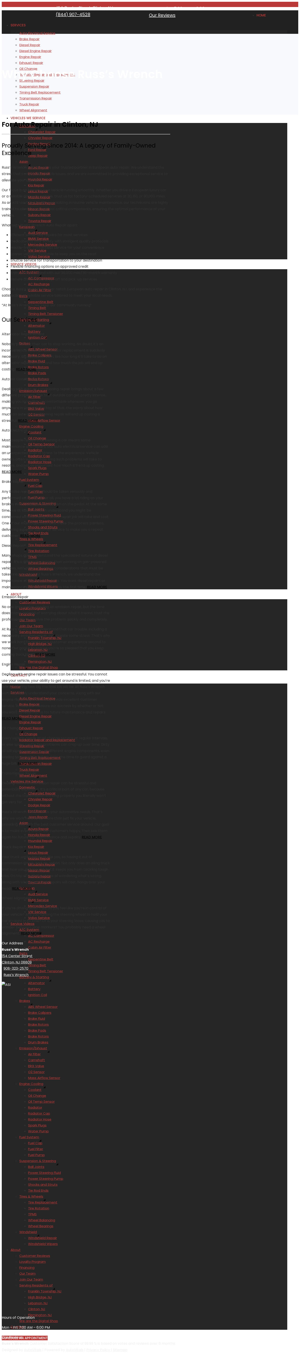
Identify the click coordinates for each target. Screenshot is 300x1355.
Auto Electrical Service (37, 33)
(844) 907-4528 (73, 14)
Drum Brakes (38, 385)
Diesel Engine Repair (35, 51)
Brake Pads (37, 373)
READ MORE (26, 369)
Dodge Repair (39, 805)
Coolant (35, 432)
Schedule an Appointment (25, 1338)
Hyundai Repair (40, 840)
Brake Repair (29, 39)
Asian (23, 161)
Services (18, 25)
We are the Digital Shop (38, 667)
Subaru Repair (39, 215)
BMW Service (38, 900)
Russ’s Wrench (16, 974)
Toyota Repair (39, 220)
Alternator (36, 325)
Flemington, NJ (40, 661)
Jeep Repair (38, 155)
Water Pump (38, 473)
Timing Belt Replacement (40, 92)
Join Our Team (31, 626)
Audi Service (38, 894)
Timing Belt (37, 965)
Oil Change (28, 734)
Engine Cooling (31, 426)
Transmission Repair (35, 98)
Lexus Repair (38, 852)
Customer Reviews (34, 602)
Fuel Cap (35, 485)
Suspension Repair (34, 86)
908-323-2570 (16, 968)
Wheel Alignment (33, 110)
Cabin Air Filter (39, 947)
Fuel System (29, 479)
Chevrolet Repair (42, 132)
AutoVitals (33, 1349)
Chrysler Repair (40, 137)
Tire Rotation (38, 550)
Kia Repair (36, 185)
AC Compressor (41, 935)
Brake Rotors (38, 367)
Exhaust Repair (31, 62)
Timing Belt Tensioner (45, 313)
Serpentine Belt (40, 302)
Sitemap (120, 1349)
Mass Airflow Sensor (44, 420)
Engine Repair (30, 56)
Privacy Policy (98, 1349)
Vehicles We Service (28, 118)
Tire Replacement (42, 545)
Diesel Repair (29, 45)
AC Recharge (39, 284)
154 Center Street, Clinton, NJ (85, 8)
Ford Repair (37, 149)
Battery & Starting (34, 977)
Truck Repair (29, 104)
